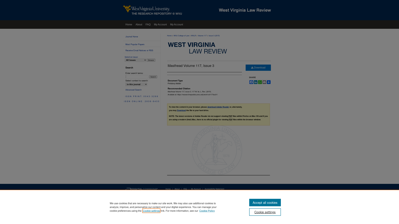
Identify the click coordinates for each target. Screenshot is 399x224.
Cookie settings (151, 210)
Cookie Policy (207, 210)
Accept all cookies (265, 202)
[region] (199, 207)
